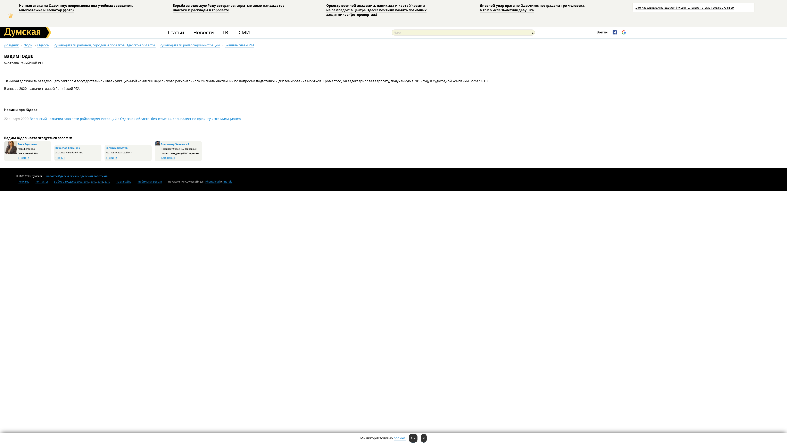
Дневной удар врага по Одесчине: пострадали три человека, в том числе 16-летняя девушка (532, 7)
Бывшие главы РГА (239, 45)
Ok (413, 438)
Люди (28, 45)
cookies (400, 438)
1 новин (60, 158)
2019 (107, 181)
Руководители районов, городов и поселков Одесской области (105, 45)
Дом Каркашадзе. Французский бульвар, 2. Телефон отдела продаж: (685, 7)
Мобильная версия (150, 181)
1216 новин (168, 158)
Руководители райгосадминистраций (190, 45)
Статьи (176, 32)
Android (227, 181)
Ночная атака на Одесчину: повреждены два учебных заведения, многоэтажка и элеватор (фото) (76, 7)
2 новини (23, 158)
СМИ (244, 32)
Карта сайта (123, 181)
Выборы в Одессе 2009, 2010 (71, 181)
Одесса (43, 45)
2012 (93, 181)
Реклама (23, 181)
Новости (203, 32)
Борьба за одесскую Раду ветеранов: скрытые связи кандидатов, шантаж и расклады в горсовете (229, 7)
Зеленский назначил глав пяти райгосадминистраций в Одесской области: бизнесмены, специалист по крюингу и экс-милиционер (135, 118)
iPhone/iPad (212, 181)
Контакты (41, 181)
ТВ (225, 32)
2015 (100, 181)
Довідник (11, 45)
